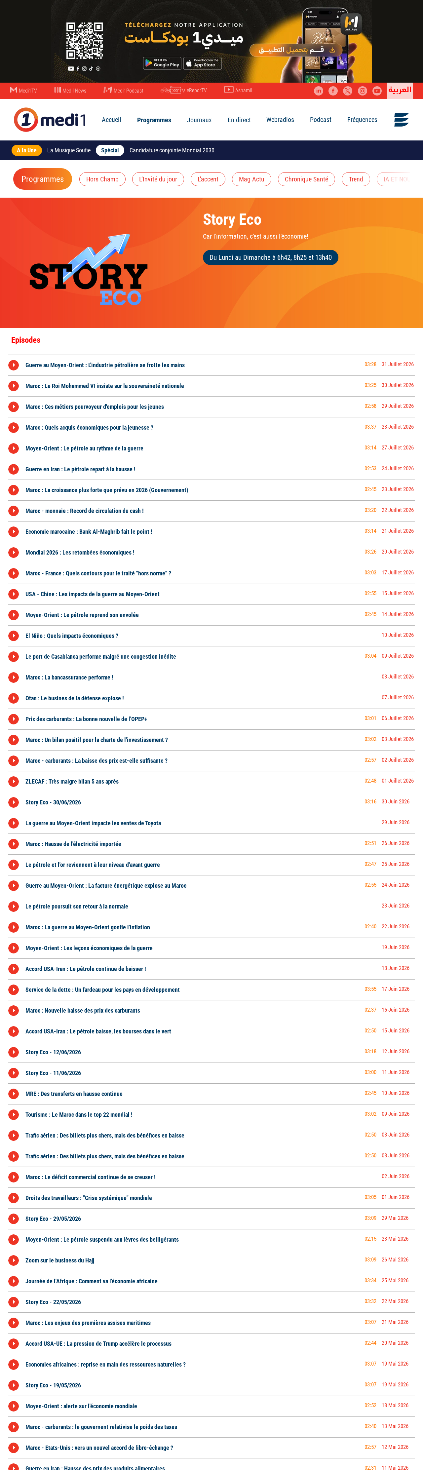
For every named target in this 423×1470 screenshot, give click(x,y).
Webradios (280, 120)
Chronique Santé (306, 179)
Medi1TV (28, 91)
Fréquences (362, 120)
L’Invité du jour (158, 179)
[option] (211, 365)
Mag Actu (251, 179)
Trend (356, 179)
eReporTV (197, 90)
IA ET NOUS (399, 179)
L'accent (208, 179)
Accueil (111, 120)
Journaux (199, 120)
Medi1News (74, 91)
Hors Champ (102, 179)
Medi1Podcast (128, 91)
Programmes (154, 120)
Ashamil (243, 90)
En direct (239, 120)
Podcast (320, 120)
